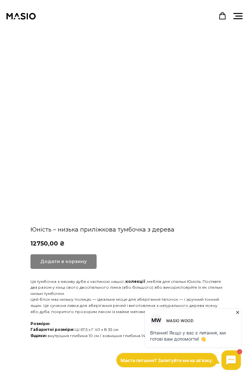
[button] (222, 16)
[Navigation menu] (238, 16)
